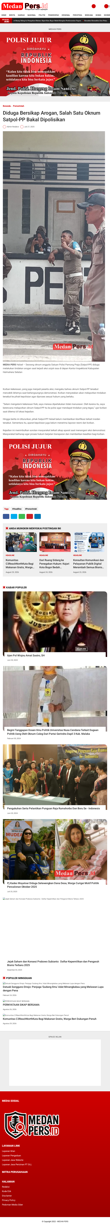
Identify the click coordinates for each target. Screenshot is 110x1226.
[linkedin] (37, 516)
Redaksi (6, 1187)
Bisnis (98, 15)
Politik (42, 15)
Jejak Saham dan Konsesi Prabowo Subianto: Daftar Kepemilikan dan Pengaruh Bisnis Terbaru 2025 (53, 963)
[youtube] (22, 1106)
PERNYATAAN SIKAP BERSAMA (60, 20)
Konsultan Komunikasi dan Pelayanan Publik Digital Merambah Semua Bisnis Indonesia (88, 564)
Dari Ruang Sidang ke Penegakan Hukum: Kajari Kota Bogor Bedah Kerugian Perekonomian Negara (54, 564)
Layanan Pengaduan (11, 1155)
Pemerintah (53, 15)
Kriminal (66, 15)
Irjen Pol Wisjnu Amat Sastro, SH (26, 655)
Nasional (32, 15)
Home (3, 15)
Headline (17, 509)
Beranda (7, 106)
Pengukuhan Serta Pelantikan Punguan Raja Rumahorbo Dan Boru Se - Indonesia (53, 808)
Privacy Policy (8, 1200)
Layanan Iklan (8, 1151)
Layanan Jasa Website (12, 1160)
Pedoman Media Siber (12, 1204)
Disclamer (7, 1195)
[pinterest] (29, 516)
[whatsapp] (22, 516)
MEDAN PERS (62, 1221)
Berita (12, 15)
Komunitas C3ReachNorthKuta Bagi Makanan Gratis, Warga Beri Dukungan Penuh (20, 564)
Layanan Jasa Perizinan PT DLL (17, 1164)
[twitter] (14, 516)
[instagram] (18, 1106)
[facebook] (6, 516)
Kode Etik (6, 1191)
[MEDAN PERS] (24, 11)
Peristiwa (77, 15)
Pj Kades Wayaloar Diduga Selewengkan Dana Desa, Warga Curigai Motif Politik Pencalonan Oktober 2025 (53, 885)
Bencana (89, 15)
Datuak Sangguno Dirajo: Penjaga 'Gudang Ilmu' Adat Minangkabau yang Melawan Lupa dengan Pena (53, 988)
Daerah (21, 15)
